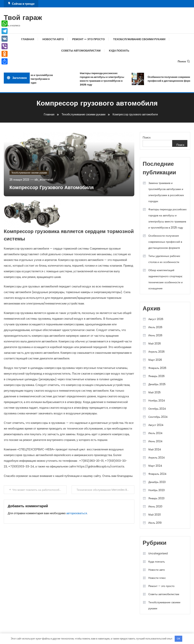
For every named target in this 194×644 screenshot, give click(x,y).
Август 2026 (155, 319)
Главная (27, 39)
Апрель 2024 (156, 457)
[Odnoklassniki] (4, 54)
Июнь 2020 (155, 506)
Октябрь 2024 (157, 409)
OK (178, 638)
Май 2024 (154, 449)
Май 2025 (154, 392)
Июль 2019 (155, 523)
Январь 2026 (156, 376)
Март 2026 (155, 360)
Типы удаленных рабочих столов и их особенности (164, 259)
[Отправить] (4, 61)
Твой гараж (23, 18)
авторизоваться (76, 513)
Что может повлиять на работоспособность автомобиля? (39, 490)
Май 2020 (154, 514)
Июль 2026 (155, 327)
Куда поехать (119, 50)
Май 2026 (154, 343)
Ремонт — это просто (88, 39)
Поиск (182, 61)
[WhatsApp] (4, 23)
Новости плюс (157, 578)
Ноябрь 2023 (156, 490)
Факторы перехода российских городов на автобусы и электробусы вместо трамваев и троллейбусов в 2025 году (98, 78)
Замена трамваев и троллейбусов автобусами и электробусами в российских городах (28, 79)
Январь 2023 (156, 498)
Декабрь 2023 (157, 482)
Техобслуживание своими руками (139, 39)
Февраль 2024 (157, 474)
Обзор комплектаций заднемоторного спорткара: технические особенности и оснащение (165, 279)
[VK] (4, 38)
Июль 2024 (155, 433)
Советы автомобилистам (81, 50)
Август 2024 (155, 425)
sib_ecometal (43, 180)
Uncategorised (158, 553)
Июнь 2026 (155, 335)
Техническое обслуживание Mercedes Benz (104, 490)
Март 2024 (155, 466)
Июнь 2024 (155, 441)
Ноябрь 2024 (156, 400)
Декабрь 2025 (157, 384)
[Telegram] (4, 31)
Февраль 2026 (157, 368)
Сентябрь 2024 (158, 417)
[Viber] (4, 46)
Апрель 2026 (156, 352)
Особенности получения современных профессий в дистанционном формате (167, 79)
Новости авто (53, 39)
